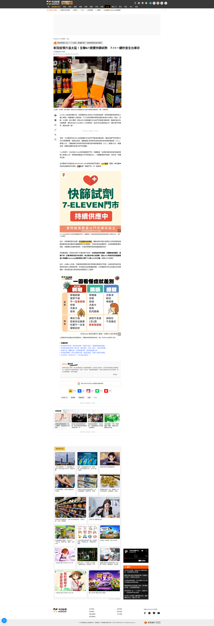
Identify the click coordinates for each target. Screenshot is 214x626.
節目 (125, 7)
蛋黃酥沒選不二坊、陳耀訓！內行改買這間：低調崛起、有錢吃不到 (109, 490)
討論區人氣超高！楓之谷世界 (108, 540)
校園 (136, 7)
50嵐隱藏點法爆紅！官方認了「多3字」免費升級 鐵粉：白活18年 (64, 542)
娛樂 (86, 7)
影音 (120, 7)
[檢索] (161, 3)
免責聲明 (91, 611)
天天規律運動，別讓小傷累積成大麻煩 (64, 490)
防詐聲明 (91, 609)
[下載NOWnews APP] (158, 3)
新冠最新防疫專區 (85, 241)
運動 (91, 7)
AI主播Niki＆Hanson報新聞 (112, 10)
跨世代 (76, 10)
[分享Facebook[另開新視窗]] (55, 115)
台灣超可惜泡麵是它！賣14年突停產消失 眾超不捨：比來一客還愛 (70, 520)
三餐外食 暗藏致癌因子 (95, 519)
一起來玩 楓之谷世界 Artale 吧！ (64, 592)
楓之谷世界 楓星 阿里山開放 (97, 592)
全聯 (89, 397)
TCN (82, 10)
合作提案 (119, 614)
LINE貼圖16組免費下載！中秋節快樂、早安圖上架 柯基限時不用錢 (87, 542)
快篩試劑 (81, 397)
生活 (107, 7)
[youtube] (146, 3)
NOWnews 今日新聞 (59, 39)
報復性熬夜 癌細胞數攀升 (107, 467)
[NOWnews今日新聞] (53, 3)
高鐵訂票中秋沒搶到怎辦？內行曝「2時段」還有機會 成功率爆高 (109, 563)
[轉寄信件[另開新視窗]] (55, 125)
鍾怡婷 (58, 51)
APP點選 (104, 163)
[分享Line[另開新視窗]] (55, 120)
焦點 (64, 7)
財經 (102, 7)
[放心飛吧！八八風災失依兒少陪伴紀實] (67, 2)
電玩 (113, 7)
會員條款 (119, 609)
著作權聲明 (92, 616)
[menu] (48, 6)
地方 (131, 7)
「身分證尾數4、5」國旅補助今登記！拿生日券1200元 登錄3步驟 (65, 468)
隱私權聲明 (92, 614)
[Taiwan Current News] (150, 3)
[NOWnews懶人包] (154, 3)
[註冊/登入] (165, 3)
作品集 (115, 374)
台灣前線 (90, 10)
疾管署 (73, 397)
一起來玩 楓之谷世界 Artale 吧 (64, 563)
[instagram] (139, 3)
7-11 (95, 397)
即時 (70, 7)
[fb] (135, 3)
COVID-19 (64, 397)
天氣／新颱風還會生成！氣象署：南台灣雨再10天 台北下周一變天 (86, 468)
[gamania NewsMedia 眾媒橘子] (152, 622)
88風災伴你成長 (65, 10)
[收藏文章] (55, 139)
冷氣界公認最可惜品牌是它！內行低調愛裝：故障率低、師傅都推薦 (86, 490)
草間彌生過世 (56, 7)
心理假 (98, 10)
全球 (96, 7)
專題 (80, 7)
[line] (142, 3)
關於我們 (119, 611)
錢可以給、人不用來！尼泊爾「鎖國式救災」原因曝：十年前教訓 (86, 563)
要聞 (75, 7)
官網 (78, 166)
